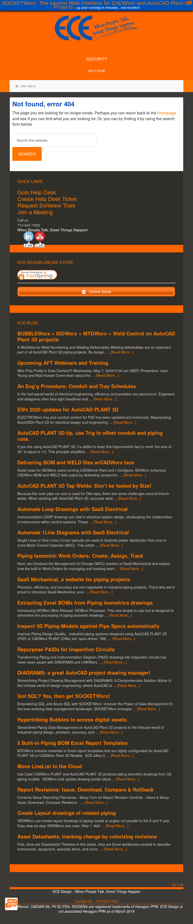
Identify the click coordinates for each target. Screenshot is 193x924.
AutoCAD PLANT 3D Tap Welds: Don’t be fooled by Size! (84, 485)
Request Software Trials (46, 205)
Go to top (177, 884)
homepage (166, 113)
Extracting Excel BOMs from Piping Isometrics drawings (85, 602)
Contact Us (83, 901)
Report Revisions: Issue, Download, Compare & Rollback (85, 789)
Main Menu (28, 86)
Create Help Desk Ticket (47, 198)
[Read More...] (122, 351)
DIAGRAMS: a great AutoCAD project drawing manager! (84, 672)
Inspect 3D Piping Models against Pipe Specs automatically (88, 625)
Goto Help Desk (36, 192)
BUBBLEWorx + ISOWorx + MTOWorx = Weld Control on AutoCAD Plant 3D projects (96, 336)
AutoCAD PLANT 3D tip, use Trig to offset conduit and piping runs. (90, 435)
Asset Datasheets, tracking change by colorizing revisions (87, 836)
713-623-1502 (106, 901)
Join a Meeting (35, 212)
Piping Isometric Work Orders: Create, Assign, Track (80, 555)
